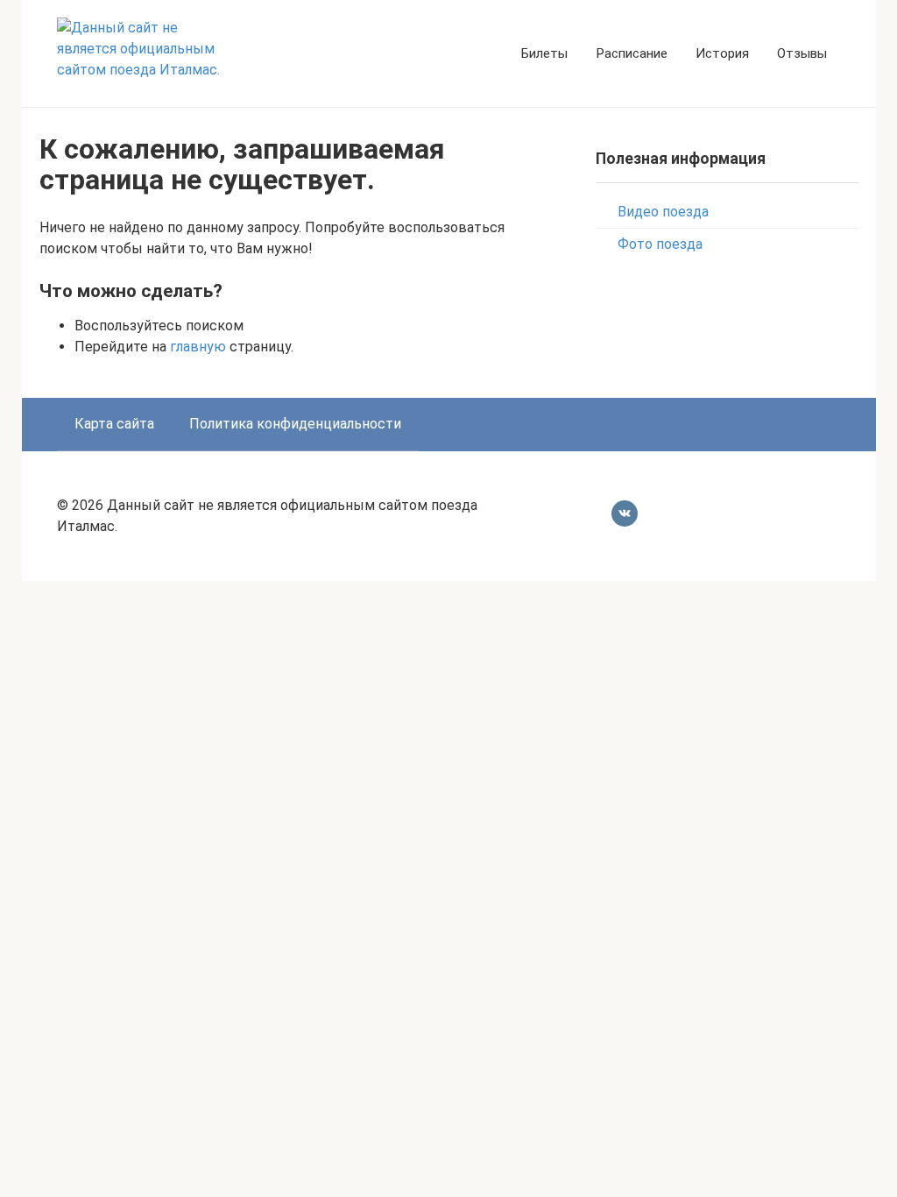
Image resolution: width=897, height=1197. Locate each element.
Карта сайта (114, 423)
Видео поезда (663, 211)
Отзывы (802, 53)
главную (198, 346)
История (722, 53)
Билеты (544, 53)
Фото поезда (660, 244)
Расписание (631, 53)
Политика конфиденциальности (295, 423)
